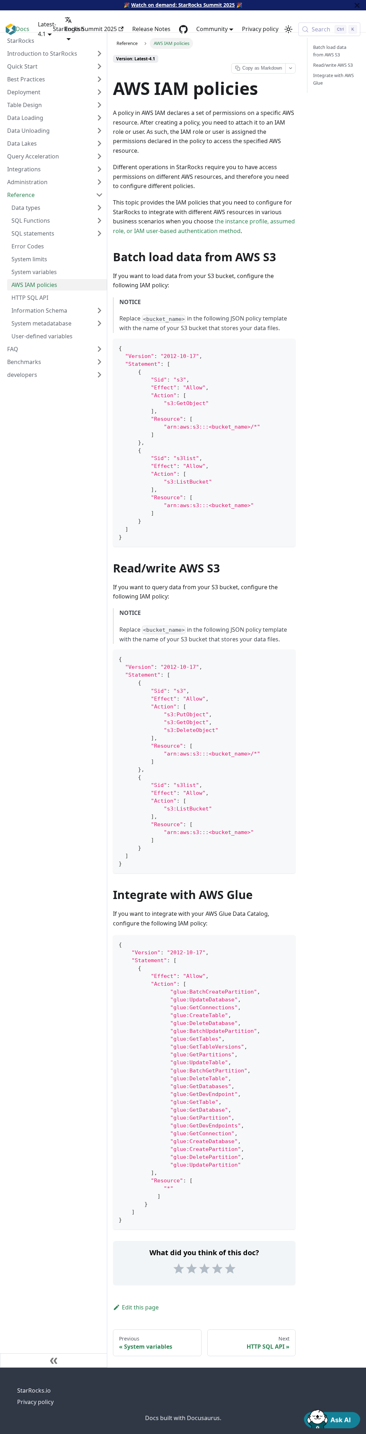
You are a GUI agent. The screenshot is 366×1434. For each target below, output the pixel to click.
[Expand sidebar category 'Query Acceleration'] (99, 156)
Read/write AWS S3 (333, 65)
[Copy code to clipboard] (287, 347)
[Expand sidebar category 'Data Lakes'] (99, 143)
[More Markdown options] (290, 69)
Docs (22, 29)
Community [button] (212, 29)
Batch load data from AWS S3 (329, 51)
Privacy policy (260, 29)
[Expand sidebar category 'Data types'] (99, 207)
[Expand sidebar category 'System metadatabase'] (99, 323)
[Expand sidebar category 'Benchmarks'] (99, 362)
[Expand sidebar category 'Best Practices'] (99, 79)
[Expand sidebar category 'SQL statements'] (99, 233)
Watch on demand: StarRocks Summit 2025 (183, 4)
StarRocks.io (34, 1390)
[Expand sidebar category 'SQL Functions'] (99, 220)
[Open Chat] (332, 1418)
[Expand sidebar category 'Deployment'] (99, 92)
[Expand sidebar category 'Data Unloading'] (99, 130)
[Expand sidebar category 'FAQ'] (99, 349)
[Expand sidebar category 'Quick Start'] (99, 66)
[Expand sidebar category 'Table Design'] (99, 105)
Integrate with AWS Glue (333, 79)
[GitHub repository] (183, 29)
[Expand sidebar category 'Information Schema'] (99, 310)
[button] (55, 374)
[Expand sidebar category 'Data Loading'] (99, 117)
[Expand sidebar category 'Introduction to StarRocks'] (99, 53)
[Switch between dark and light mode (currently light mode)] (288, 29)
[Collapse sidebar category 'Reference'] (99, 195)
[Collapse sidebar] (53, 1360)
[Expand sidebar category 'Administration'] (99, 182)
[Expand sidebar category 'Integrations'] (99, 169)
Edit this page (140, 1307)
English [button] (74, 29)
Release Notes (151, 29)
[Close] (357, 5)
